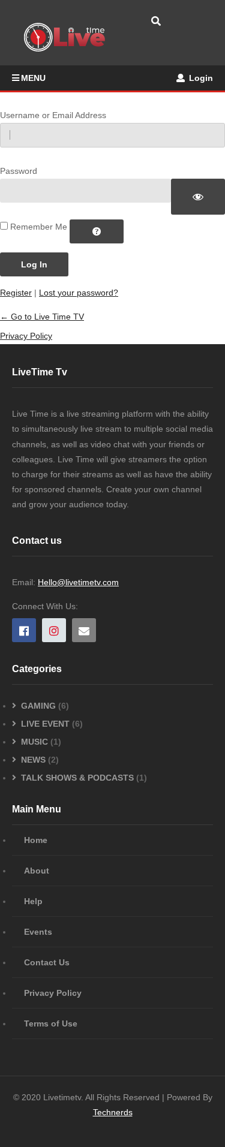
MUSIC (34, 741)
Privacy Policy (26, 336)
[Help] (97, 231)
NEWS (33, 759)
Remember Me (38, 226)
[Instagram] (54, 630)
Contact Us (47, 962)
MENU (33, 78)
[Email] (84, 630)
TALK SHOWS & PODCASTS (77, 777)
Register (16, 292)
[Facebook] (24, 630)
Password (18, 171)
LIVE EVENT (45, 723)
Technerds (113, 1112)
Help (33, 901)
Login (200, 78)
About (36, 870)
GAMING (38, 706)
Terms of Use (50, 1023)
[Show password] (198, 197)
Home (35, 840)
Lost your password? (78, 292)
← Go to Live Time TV (42, 316)
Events (38, 932)
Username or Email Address (53, 115)
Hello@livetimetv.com (78, 582)
